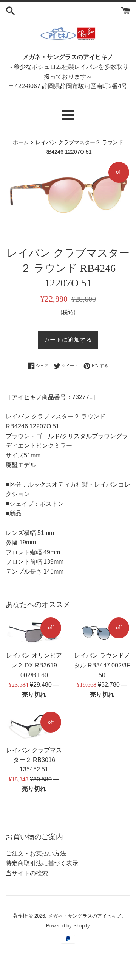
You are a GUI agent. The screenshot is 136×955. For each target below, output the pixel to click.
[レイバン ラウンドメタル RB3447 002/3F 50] (102, 631)
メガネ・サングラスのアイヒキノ (85, 916)
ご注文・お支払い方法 (36, 853)
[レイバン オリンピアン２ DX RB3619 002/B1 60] (34, 631)
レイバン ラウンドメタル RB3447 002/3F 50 (102, 665)
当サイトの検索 (27, 873)
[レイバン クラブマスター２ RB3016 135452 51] (34, 726)
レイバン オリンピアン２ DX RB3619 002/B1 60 (34, 665)
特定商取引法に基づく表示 (42, 863)
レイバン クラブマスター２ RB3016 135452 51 (34, 760)
